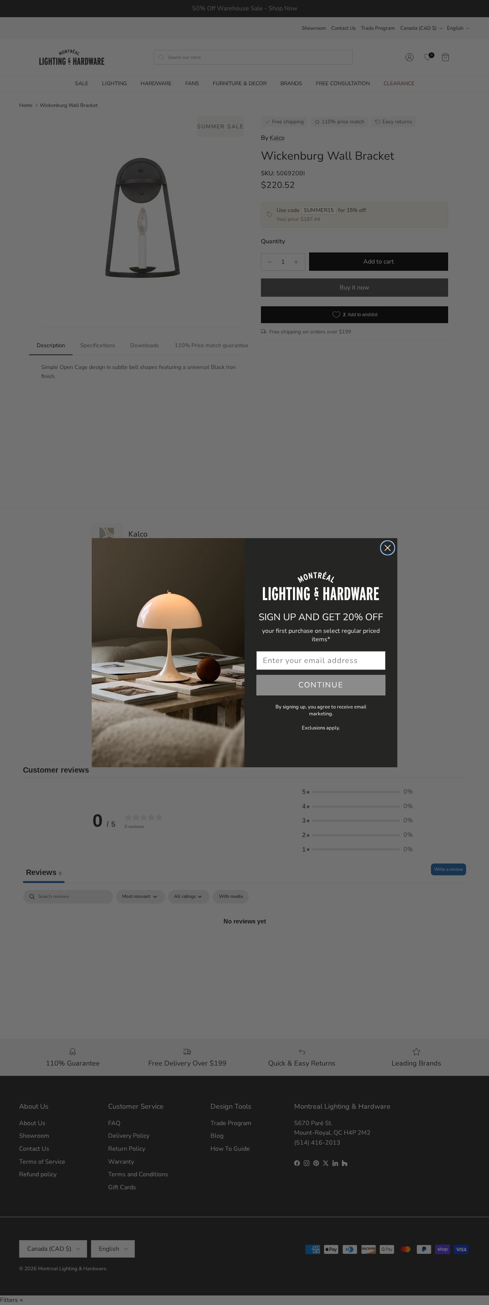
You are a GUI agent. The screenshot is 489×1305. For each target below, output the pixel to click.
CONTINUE (320, 685)
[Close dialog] (387, 548)
